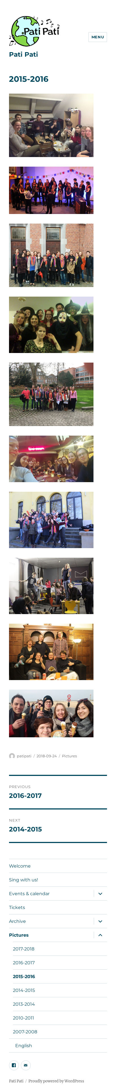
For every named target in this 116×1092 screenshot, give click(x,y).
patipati (24, 756)
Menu (98, 37)
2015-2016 (24, 976)
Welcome (20, 866)
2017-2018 (23, 949)
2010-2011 (23, 1018)
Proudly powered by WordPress (56, 1081)
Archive (17, 921)
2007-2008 (25, 1031)
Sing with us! (23, 880)
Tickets (17, 907)
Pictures (69, 756)
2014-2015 (24, 990)
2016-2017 (24, 962)
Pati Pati (23, 54)
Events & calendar (29, 893)
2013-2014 (24, 1004)
